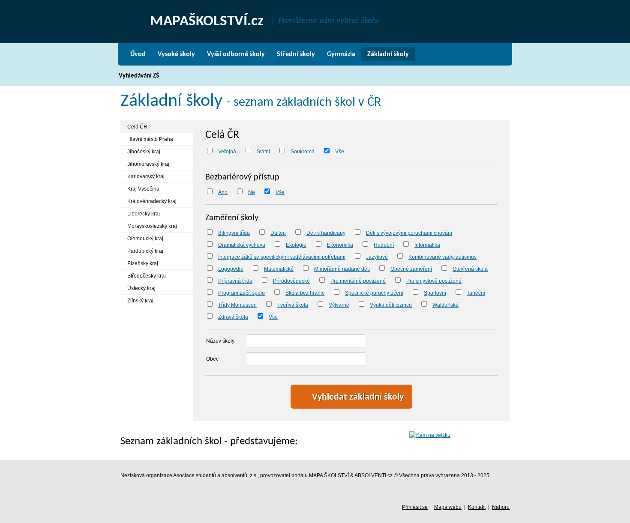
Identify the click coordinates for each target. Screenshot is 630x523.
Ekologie (296, 245)
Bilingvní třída (234, 233)
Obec (212, 359)
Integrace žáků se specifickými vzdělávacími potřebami (281, 257)
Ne (251, 192)
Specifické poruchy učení (374, 293)
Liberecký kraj (143, 214)
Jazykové (377, 257)
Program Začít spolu (241, 293)
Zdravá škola (233, 317)
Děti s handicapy (325, 233)
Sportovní (435, 293)
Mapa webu (448, 507)
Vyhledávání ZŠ (139, 76)
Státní (263, 152)
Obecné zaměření (411, 269)
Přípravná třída (235, 281)
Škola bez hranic (304, 293)
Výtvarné (339, 305)
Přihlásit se (415, 507)
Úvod (138, 54)
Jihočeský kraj (143, 152)
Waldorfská (445, 305)
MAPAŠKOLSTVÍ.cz (207, 21)
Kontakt (477, 507)
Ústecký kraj (141, 288)
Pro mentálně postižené (358, 281)
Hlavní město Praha (150, 139)
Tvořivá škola (292, 305)
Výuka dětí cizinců (391, 305)
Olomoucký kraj (145, 239)
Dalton (278, 233)
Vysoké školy (176, 54)
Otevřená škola (470, 269)
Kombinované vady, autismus (442, 257)
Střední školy (296, 54)
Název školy (220, 341)
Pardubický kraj (145, 251)
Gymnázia (341, 54)
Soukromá (303, 152)
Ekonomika (340, 245)
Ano (223, 192)
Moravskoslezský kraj (152, 226)
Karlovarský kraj (146, 176)
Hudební (384, 245)
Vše (339, 152)
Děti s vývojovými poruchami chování (409, 233)
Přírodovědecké (291, 281)
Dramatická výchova (241, 245)
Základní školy (388, 54)
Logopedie (230, 269)
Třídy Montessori (237, 305)
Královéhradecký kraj (152, 201)
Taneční (476, 293)
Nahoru (501, 507)
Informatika (427, 245)
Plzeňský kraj (142, 263)
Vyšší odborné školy (236, 54)
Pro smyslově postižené (434, 281)
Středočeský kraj (146, 276)
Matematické (279, 269)
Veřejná (227, 152)
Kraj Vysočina (143, 189)
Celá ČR (137, 127)
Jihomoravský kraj (148, 164)
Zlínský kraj (140, 301)
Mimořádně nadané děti (342, 269)
